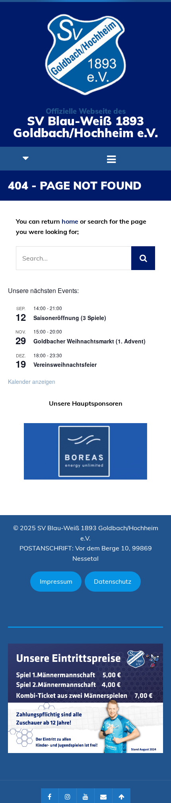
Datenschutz (112, 581)
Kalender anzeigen (31, 381)
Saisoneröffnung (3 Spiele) (69, 318)
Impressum (56, 581)
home (70, 221)
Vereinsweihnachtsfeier (65, 364)
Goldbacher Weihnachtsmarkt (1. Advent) (89, 341)
